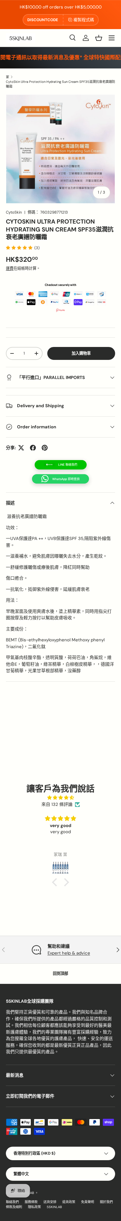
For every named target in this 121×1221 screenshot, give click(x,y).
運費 (10, 268)
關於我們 (106, 1202)
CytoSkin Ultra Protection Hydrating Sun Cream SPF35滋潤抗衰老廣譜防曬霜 (60, 84)
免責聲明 (87, 1202)
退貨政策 (68, 1202)
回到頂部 (60, 973)
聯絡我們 (12, 1202)
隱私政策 (34, 1207)
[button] (98, 37)
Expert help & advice (69, 953)
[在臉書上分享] (33, 448)
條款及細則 (14, 1207)
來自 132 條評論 (57, 804)
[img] (60, 797)
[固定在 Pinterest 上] (45, 448)
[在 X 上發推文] (21, 448)
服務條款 (31, 1202)
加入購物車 (81, 353)
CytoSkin (14, 212)
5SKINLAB (54, 1207)
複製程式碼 (83, 19)
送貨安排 (49, 1202)
